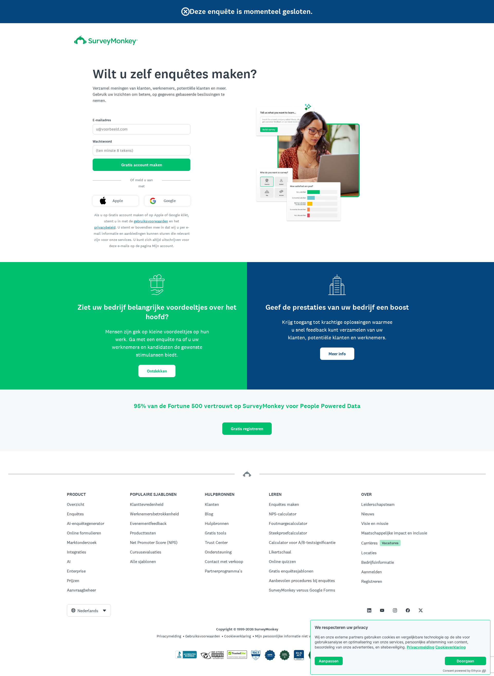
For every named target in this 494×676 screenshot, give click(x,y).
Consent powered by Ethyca (462, 670)
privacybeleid (105, 227)
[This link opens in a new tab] (369, 610)
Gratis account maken (141, 165)
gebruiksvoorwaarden (151, 221)
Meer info (337, 354)
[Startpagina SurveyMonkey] (106, 40)
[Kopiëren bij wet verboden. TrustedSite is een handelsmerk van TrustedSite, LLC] (237, 657)
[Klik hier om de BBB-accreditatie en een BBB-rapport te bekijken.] (186, 657)
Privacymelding (420, 647)
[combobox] (89, 610)
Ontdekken (157, 371)
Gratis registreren (247, 428)
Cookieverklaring (450, 647)
